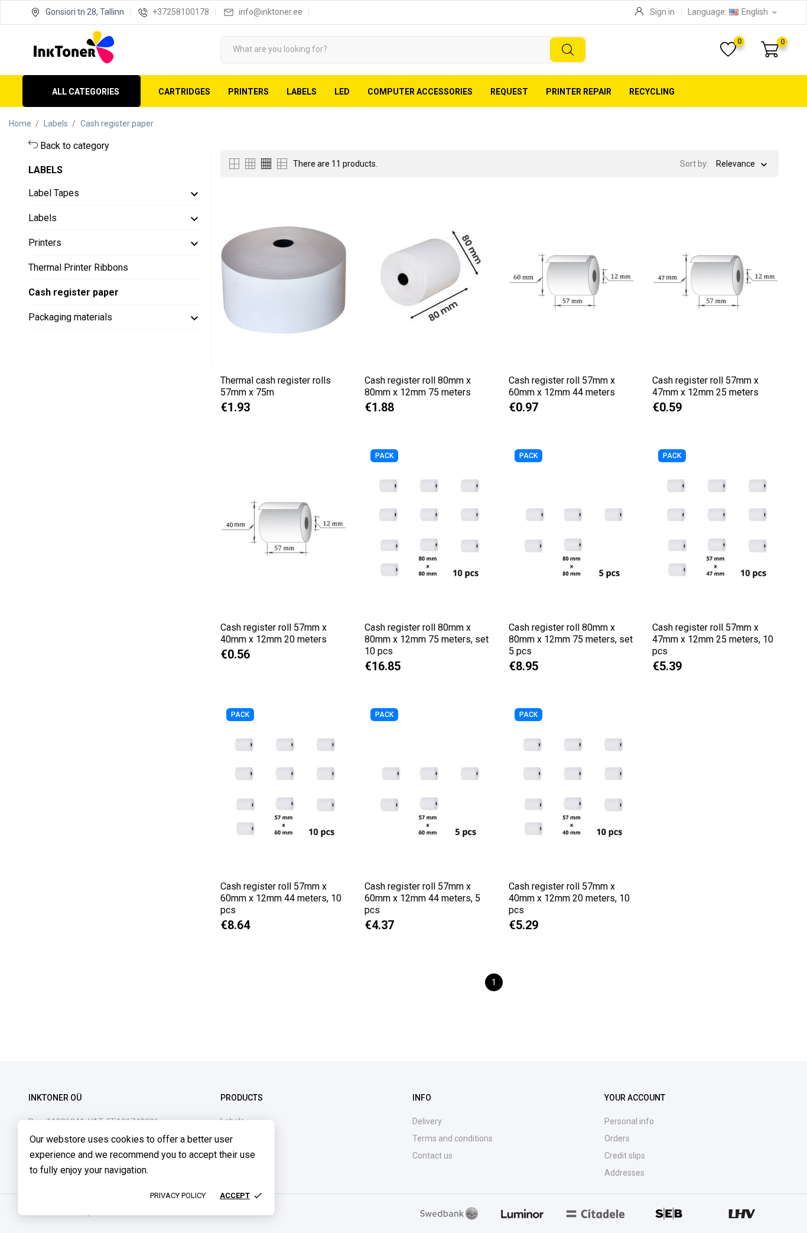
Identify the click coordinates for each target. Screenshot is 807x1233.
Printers (248, 91)
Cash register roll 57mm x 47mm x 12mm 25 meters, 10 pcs (712, 639)
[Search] (567, 49)
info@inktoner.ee (270, 12)
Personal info (629, 1121)
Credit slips (624, 1155)
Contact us (432, 1155)
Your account (634, 1097)
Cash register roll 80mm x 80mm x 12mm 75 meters (418, 386)
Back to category (74, 145)
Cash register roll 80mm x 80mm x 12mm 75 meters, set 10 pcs (427, 639)
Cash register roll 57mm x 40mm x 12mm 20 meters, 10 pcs (569, 898)
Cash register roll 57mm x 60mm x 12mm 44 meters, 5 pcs (422, 898)
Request (509, 91)
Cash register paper (73, 292)
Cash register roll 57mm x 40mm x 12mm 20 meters (273, 633)
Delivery (427, 1121)
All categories (85, 91)
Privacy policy (178, 1195)
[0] (770, 49)
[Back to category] (34, 145)
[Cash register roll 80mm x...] (475, 234)
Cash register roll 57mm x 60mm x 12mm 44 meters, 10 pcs (280, 898)
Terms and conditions (452, 1138)
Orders (617, 1138)
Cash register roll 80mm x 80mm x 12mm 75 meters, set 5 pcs (571, 639)
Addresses (624, 1172)
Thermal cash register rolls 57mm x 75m (275, 386)
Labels (302, 91)
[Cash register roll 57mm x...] (619, 234)
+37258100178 (180, 12)
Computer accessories (420, 91)
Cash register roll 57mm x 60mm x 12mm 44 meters (562, 386)
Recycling (652, 91)
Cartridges (184, 91)
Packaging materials (70, 317)
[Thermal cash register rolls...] (331, 234)
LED (342, 91)
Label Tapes (53, 193)
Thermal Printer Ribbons (78, 267)
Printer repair (578, 91)
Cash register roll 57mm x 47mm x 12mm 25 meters (705, 386)
